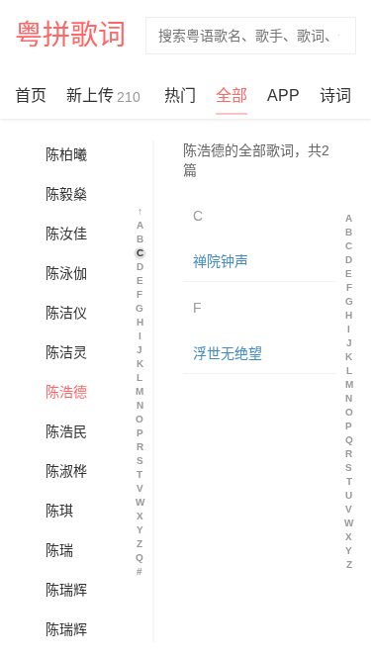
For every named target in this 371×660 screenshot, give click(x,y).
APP (283, 95)
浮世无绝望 (227, 353)
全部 (231, 95)
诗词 (335, 95)
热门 (180, 95)
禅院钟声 (220, 261)
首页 (30, 95)
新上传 (103, 96)
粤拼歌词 (70, 35)
